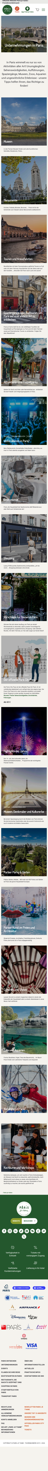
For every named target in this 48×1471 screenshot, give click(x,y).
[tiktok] (21, 1231)
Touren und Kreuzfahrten (18, 259)
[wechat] (32, 1231)
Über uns (28, 1361)
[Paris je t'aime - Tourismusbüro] (7, 10)
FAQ (2, 1423)
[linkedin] (15, 1231)
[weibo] (44, 1231)
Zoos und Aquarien (14, 1050)
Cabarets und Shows (15, 989)
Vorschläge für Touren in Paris (21, 617)
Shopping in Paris (9, 1386)
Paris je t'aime (7, 1192)
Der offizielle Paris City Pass (19, 679)
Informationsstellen (34, 1365)
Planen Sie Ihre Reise (10, 1372)
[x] (24, 1236)
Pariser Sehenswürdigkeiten (19, 695)
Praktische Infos (32, 1372)
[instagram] (10, 1231)
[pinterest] (27, 1231)
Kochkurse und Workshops (19, 1167)
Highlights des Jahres (16, 751)
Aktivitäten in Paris (14, 1109)
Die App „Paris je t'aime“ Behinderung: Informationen (11, 1429)
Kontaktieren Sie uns (34, 1376)
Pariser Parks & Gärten (17, 872)
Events (4, 1368)
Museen (8, 141)
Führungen (7, 698)
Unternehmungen (9, 1365)
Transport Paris (9, 1396)
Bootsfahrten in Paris (11, 1376)
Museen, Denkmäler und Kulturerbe (24, 811)
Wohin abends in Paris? (17, 441)
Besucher (28, 1221)
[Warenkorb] (37, 10)
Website (16, 1221)
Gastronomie (11, 499)
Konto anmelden (9, 1420)
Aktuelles (29, 1368)
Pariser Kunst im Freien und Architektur (19, 929)
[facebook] (4, 1231)
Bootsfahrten (32, 695)
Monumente (10, 200)
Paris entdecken (8, 1361)
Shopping (9, 558)
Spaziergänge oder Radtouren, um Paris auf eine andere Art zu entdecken (23, 316)
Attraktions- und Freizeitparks (21, 382)
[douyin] (38, 1231)
